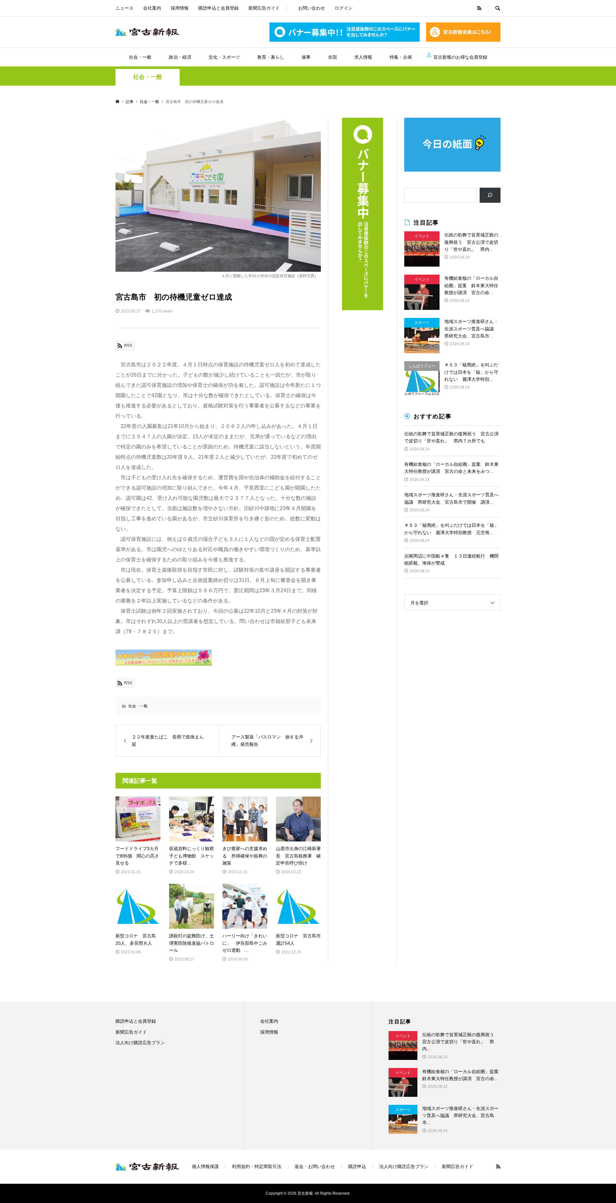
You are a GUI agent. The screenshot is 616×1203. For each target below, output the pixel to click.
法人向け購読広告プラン (140, 1042)
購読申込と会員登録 (218, 8)
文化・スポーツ (224, 57)
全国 (332, 57)
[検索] (490, 195)
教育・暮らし (270, 57)
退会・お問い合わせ (315, 1166)
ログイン (344, 8)
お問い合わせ (311, 8)
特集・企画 (400, 57)
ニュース (124, 8)
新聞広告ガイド (264, 8)
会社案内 (152, 8)
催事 (306, 57)
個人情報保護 (205, 1166)
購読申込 (357, 1166)
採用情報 (180, 8)
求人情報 (363, 57)
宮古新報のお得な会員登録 (460, 57)
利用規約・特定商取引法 (256, 1166)
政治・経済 (180, 57)
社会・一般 (140, 57)
